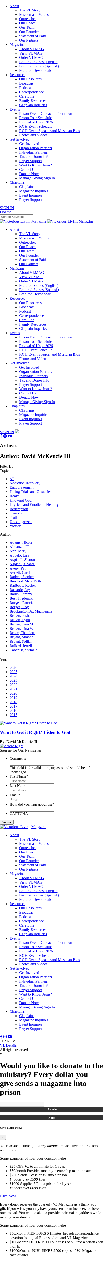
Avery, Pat (17, 568)
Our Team (26, 27)
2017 (13, 706)
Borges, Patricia (22, 603)
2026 (13, 667)
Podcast (25, 88)
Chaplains (17, 182)
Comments (18, 758)
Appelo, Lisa (19, 555)
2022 (13, 685)
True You (16, 513)
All (12, 479)
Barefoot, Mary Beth (25, 581)
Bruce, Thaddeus (22, 633)
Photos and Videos (33, 135)
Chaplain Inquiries (33, 105)
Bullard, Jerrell (21, 646)
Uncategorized (21, 522)
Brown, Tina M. (22, 624)
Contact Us (27, 169)
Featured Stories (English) (38, 62)
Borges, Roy (19, 607)
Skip (51, 1118)
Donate (52, 1109)
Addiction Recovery (25, 483)
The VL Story (29, 10)
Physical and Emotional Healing (34, 505)
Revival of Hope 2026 (36, 122)
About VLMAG (31, 49)
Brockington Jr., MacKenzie (31, 611)
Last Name (19, 786)
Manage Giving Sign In (37, 178)
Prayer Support (30, 161)
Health (15, 496)
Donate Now (29, 174)
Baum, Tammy (21, 594)
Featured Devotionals (35, 70)
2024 (13, 676)
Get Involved (19, 139)
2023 (13, 680)
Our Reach (27, 23)
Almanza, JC (19, 547)
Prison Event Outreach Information (45, 113)
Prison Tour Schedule (35, 118)
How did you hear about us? (32, 804)
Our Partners (28, 40)
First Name (19, 776)
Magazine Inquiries (33, 191)
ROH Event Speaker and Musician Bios (49, 131)
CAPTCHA (19, 814)
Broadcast (26, 83)
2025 (13, 672)
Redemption (19, 509)
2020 (13, 693)
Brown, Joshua (21, 616)
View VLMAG (31, 53)
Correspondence (31, 92)
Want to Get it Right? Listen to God (35, 732)
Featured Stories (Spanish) (39, 66)
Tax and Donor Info (34, 157)
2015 (13, 715)
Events (15, 109)
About (14, 6)
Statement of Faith (33, 36)
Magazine (17, 45)
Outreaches (27, 19)
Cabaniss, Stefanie (23, 650)
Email (15, 795)
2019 (13, 698)
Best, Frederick (21, 598)
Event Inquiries (30, 195)
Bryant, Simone (21, 637)
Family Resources (32, 101)
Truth (14, 517)
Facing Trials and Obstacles (30, 492)
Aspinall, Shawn (22, 564)
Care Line (26, 96)
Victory (15, 526)
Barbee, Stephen (22, 577)
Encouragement (21, 487)
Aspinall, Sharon (22, 560)
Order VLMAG (31, 57)
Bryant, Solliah (21, 641)
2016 (13, 710)
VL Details (8, 1045)
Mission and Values (34, 14)
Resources (17, 75)
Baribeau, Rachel (23, 585)
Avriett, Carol (20, 572)
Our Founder (29, 32)
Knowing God (21, 500)
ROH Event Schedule (35, 126)
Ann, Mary (18, 551)
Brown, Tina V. (21, 628)
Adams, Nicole (21, 542)
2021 (13, 689)
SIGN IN (7, 208)
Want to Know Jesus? (35, 165)
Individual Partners (33, 152)
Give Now (8, 1196)
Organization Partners (35, 148)
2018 (13, 702)
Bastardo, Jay (20, 590)
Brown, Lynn (20, 620)
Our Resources (30, 79)
